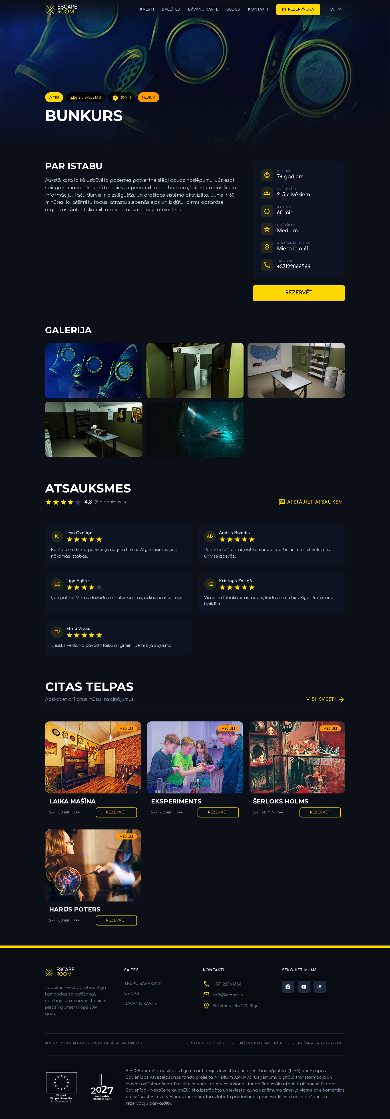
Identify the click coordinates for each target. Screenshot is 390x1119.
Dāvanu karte (203, 9)
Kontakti (258, 9)
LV (336, 9)
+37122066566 (293, 267)
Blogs (233, 9)
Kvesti (147, 9)
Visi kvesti (325, 699)
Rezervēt (299, 293)
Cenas (131, 994)
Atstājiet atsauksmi (311, 502)
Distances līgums (205, 1043)
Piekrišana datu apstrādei (258, 1043)
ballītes (171, 9)
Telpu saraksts (142, 984)
